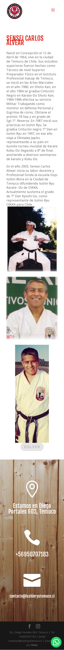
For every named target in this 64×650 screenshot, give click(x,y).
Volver (32, 446)
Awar (34, 645)
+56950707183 (32, 554)
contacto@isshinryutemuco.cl (32, 596)
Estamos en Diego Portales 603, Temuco (32, 508)
